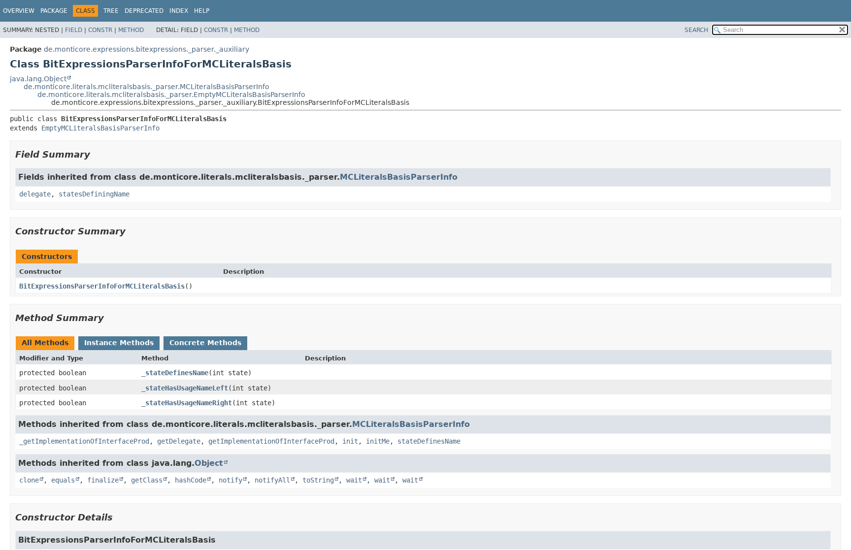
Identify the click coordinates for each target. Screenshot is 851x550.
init (350, 441)
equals (63, 480)
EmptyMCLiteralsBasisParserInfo (100, 128)
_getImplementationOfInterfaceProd (84, 441)
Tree (111, 10)
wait (354, 480)
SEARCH (696, 30)
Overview (18, 10)
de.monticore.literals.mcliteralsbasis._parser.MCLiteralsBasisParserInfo (146, 87)
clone (29, 480)
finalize (103, 480)
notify (230, 480)
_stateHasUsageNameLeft (184, 388)
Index (178, 10)
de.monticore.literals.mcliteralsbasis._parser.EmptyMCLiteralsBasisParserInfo (171, 94)
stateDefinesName (428, 441)
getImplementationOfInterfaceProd (271, 441)
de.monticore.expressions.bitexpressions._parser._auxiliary (146, 49)
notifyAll (272, 480)
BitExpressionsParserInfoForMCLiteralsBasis (102, 286)
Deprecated (144, 10)
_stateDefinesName (174, 373)
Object (209, 463)
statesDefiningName (94, 194)
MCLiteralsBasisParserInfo (399, 177)
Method (131, 30)
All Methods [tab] (45, 343)
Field (73, 30)
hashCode (190, 480)
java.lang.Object (38, 79)
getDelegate (178, 441)
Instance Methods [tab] (119, 343)
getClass (147, 480)
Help (201, 10)
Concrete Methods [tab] (205, 343)
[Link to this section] (97, 154)
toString (318, 480)
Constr (100, 30)
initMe (378, 441)
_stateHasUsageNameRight (186, 403)
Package (53, 10)
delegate (35, 194)
